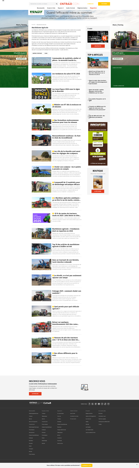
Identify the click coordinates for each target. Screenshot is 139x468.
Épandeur (31, 440)
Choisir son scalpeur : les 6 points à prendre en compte (66, 168)
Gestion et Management (91, 416)
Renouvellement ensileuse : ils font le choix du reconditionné (66, 137)
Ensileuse (31, 437)
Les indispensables (89, 429)
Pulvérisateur (32, 429)
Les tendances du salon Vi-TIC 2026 (66, 74)
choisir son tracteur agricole (51, 36)
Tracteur (31, 416)
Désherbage (44, 440)
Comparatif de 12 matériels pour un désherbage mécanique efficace (66, 183)
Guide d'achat (73, 411)
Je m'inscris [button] (35, 393)
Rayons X (60, 8)
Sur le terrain (88, 418)
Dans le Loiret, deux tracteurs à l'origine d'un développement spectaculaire (98, 82)
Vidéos (87, 421)
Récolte (30, 451)
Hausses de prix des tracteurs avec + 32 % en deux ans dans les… (65, 339)
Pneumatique (32, 454)
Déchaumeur (60, 443)
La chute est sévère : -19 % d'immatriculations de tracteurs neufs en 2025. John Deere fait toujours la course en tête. (66, 219)
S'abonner (104, 3)
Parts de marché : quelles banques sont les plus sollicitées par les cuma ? (96, 91)
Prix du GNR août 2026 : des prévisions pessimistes (97, 116)
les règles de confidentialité (73, 462)
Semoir (30, 418)
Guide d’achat (70, 8)
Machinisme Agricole (41, 24)
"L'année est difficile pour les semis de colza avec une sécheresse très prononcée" (97, 108)
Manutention (31, 432)
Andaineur (59, 437)
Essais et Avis (51, 8)
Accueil (33, 24)
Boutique (100, 413)
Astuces (87, 424)
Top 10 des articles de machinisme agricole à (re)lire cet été (65, 245)
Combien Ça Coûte (74, 416)
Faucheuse (59, 440)
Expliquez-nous (86, 465)
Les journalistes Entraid (90, 432)
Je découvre (97, 191)
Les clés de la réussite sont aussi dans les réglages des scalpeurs (66, 152)
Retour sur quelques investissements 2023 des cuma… (65, 323)
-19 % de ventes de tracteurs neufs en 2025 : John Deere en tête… (66, 215)
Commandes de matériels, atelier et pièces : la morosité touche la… (66, 59)
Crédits (100, 424)
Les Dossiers (88, 427)
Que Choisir (72, 413)
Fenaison (31, 443)
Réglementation (82, 8)
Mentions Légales (102, 418)
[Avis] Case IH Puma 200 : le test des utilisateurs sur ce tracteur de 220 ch (97, 73)
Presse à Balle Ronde (61, 429)
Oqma (46, 53)
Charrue (59, 416)
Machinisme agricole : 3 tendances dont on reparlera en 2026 (65, 230)
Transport (31, 448)
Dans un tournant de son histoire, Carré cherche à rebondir (65, 261)
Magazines (93, 8)
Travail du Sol (32, 424)
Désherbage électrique (33, 413)
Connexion (90, 3)
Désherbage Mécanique (34, 427)
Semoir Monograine (33, 421)
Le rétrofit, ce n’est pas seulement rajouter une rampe (66, 277)
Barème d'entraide (37, 53)
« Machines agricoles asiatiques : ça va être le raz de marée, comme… (66, 199)
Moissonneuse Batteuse (34, 435)
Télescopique (44, 416)
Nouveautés (41, 8)
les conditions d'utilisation (85, 462)
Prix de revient (73, 418)
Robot (30, 446)
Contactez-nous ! (102, 416)
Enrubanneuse (60, 413)
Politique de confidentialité (104, 421)
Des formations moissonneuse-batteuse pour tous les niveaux (65, 121)
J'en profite (98, 46)
